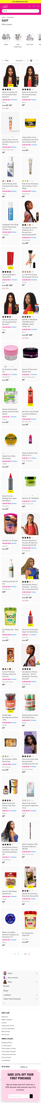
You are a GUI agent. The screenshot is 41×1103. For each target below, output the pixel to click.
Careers (4, 1023)
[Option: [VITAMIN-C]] (10, 366)
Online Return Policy (9, 1048)
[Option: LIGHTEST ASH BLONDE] (30, 800)
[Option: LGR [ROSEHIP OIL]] (5, 137)
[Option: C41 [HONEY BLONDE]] (8, 669)
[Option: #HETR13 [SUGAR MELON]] (27, 495)
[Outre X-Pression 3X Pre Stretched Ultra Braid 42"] (30, 85)
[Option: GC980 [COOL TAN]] (30, 272)
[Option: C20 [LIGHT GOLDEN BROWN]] (5, 669)
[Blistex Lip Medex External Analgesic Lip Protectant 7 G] (10, 927)
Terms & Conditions (8, 1029)
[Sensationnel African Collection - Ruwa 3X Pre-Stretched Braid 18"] (10, 842)
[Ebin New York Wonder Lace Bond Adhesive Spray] (30, 405)
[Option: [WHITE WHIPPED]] (8, 453)
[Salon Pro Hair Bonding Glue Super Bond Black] (10, 490)
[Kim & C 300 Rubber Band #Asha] (10, 885)
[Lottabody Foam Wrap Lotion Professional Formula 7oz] (10, 220)
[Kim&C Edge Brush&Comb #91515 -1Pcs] (10, 710)
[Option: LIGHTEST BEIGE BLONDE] (25, 800)
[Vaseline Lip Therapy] (10, 531)
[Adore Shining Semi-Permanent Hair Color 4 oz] (10, 177)
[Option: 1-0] (3, 272)
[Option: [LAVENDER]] (8, 756)
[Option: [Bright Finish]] (23, 366)
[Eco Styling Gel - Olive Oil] (10, 623)
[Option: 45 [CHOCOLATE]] (8, 800)
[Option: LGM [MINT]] (10, 137)
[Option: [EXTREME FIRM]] (23, 409)
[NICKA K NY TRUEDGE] (30, 489)
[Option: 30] (30, 225)
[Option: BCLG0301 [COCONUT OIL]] (27, 181)
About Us (5, 1017)
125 (25, 954)
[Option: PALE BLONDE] (23, 800)
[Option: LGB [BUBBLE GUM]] (8, 137)
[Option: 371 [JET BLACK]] (23, 756)
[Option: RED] (25, 891)
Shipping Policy (7, 1043)
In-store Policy (6, 1046)
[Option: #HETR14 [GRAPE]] (30, 495)
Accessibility (6, 1060)
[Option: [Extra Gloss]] (25, 366)
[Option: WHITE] (30, 891)
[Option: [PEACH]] (5, 366)
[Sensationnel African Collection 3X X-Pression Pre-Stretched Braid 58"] (30, 223)
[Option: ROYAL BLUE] (27, 891)
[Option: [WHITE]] (3, 453)
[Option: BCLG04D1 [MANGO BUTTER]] (30, 181)
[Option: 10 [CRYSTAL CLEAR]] (5, 181)
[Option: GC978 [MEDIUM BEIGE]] (25, 272)
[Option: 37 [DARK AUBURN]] (5, 800)
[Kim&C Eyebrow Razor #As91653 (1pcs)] (30, 709)
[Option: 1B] (5, 89)
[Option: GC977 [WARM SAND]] (23, 272)
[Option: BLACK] (23, 891)
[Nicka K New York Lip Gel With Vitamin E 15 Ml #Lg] (10, 133)
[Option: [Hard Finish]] (27, 366)
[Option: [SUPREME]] (27, 409)
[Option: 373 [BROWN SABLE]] (27, 756)
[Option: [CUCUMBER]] (10, 756)
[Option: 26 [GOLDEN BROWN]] (3, 800)
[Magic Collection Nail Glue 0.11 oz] (30, 447)
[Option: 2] (8, 89)
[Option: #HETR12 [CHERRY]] (25, 495)
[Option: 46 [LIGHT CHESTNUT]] (10, 800)
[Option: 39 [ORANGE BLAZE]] (3, 181)
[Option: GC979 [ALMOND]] (27, 272)
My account (5, 1034)
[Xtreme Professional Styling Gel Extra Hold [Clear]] (10, 404)
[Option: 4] (10, 89)
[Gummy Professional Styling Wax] (30, 361)
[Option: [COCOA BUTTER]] (5, 538)
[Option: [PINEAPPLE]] (8, 366)
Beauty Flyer (6, 1031)
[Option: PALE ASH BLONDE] (27, 800)
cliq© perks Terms (8, 1026)
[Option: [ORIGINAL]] (8, 538)
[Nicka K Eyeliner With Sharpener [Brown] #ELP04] (30, 839)
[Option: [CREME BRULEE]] (10, 538)
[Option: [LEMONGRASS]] (5, 756)
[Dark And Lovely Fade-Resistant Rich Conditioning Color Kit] (30, 752)
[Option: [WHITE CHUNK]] (5, 453)
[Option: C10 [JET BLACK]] (3, 669)
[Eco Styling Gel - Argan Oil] (30, 925)
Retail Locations (7, 1020)
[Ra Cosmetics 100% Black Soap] (10, 751)
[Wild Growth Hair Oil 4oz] (10, 575)
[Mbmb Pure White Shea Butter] (10, 448)
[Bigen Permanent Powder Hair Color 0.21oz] (10, 796)
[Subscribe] (31, 1096)
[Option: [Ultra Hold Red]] (30, 366)
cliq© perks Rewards (9, 1054)
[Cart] (34, 6)
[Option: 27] (27, 225)
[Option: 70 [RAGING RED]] (10, 181)
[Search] (37, 11)
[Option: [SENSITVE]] (30, 409)
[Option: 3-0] (5, 272)
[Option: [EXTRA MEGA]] (25, 409)
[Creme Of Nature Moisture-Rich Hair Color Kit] (10, 665)
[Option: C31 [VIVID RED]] (10, 669)
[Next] (29, 953)
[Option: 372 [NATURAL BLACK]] (25, 756)
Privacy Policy (6, 1057)
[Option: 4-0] (8, 272)
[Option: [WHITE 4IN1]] (10, 453)
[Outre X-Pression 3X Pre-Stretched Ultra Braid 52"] (10, 87)
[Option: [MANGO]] (3, 756)
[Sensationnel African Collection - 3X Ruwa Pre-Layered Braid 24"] (30, 579)
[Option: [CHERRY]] (3, 366)
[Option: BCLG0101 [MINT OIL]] (23, 181)
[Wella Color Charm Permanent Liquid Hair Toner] (30, 796)
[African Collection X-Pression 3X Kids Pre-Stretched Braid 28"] (30, 533)
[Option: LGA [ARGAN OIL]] (3, 137)
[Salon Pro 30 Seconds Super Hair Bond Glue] (30, 623)
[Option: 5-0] (10, 272)
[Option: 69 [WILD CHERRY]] (8, 181)
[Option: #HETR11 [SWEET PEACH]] (23, 495)
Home (3, 17)
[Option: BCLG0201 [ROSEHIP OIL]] (25, 181)
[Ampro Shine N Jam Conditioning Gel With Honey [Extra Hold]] (30, 132)
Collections (10, 17)
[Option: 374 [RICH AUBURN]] (30, 756)
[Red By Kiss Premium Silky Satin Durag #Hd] (30, 886)
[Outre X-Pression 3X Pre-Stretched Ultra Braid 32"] (10, 313)
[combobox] (20, 11)
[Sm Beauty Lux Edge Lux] (10, 361)
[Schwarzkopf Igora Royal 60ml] (10, 269)
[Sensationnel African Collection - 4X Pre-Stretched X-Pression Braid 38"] (30, 666)
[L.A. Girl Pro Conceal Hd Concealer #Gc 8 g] (30, 267)
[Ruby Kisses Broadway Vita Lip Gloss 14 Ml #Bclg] (30, 177)
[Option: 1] (3, 89)
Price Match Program (9, 1051)
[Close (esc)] (38, 1070)
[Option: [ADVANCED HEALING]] (3, 538)
